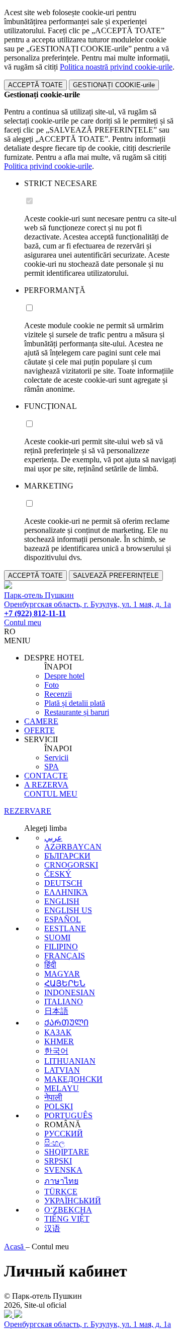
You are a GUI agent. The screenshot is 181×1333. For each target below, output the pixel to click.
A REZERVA (46, 784)
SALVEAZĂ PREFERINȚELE (116, 575)
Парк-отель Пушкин (39, 595)
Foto (51, 685)
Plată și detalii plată (74, 703)
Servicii (56, 757)
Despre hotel (64, 676)
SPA (51, 766)
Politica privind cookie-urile (48, 166)
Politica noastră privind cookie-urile (116, 67)
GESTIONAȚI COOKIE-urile (114, 85)
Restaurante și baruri (76, 712)
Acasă (15, 1246)
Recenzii (58, 694)
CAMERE (41, 721)
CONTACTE (46, 775)
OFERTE (39, 730)
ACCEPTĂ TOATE (35, 85)
